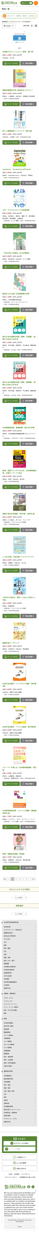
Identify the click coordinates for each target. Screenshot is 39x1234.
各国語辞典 (7, 1051)
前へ (5, 879)
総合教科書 (7, 927)
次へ (33, 879)
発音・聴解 (7, 948)
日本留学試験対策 (9, 970)
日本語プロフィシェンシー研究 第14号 (17, 51)
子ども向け (7, 939)
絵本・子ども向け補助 (10, 1010)
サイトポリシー (25, 1174)
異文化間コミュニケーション (12, 1109)
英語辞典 (6, 1029)
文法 (5, 942)
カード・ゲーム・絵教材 (11, 1007)
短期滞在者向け (8, 933)
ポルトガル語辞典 (9, 1044)
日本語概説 (7, 1082)
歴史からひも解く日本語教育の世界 (16, 293)
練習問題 (6, 964)
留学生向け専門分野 (9, 936)
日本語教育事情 (8, 1106)
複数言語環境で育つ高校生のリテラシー (17, 90)
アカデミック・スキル (10, 1119)
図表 (5, 1013)
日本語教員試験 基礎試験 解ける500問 (18, 427)
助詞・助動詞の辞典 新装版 (13, 854)
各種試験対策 (8, 973)
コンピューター (8, 1001)
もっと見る (18, 898)
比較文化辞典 (8, 1066)
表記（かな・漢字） (9, 961)
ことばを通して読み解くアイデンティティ (18, 556)
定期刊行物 (7, 988)
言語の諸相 (7, 1116)
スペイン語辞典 (8, 1035)
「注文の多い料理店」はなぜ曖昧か (16, 253)
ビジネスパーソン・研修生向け (13, 930)
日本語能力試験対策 (9, 967)
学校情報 (6, 979)
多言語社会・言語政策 (10, 1113)
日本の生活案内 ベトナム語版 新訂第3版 (19, 727)
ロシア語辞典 (8, 1048)
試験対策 (6, 1103)
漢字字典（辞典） (9, 1026)
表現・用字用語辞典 (9, 1063)
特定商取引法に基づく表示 (27, 1177)
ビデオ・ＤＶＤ (8, 998)
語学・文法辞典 (8, 1060)
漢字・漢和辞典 (8, 1057)
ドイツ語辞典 (8, 1041)
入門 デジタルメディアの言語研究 (15, 210)
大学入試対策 (8, 976)
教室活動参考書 (8, 1079)
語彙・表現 (7, 957)
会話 (5, 954)
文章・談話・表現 (9, 1091)
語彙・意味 (7, 1088)
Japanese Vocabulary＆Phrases (16, 169)
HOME (10, 1174)
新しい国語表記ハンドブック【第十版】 (17, 131)
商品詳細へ (29, 63)
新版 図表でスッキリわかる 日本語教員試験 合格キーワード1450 (19, 471)
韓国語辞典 (7, 1032)
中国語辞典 (7, 1038)
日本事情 (6, 985)
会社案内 (16, 1174)
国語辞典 (6, 1054)
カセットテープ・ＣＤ (10, 1004)
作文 (5, 951)
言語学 (6, 1100)
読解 (5, 945)
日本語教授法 (8, 1076)
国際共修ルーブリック (10, 643)
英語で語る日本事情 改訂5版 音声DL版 (18, 513)
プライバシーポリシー (11, 1177)
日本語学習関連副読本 (10, 982)
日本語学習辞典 (8, 1023)
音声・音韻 (7, 1085)
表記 (5, 1097)
